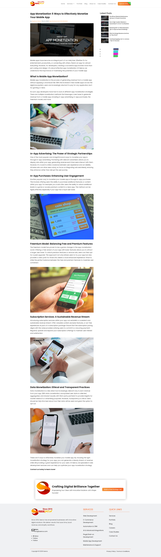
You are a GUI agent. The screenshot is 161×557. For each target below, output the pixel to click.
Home (63, 4)
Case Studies (102, 4)
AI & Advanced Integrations (93, 530)
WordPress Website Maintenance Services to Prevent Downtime (118, 17)
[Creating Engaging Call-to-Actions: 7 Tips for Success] (105, 41)
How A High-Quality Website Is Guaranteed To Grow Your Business (119, 23)
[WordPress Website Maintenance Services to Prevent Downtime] (105, 18)
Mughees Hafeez (36, 21)
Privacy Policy (111, 551)
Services (70, 4)
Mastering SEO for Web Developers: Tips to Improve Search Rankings (119, 28)
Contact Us (112, 4)
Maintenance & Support (92, 545)
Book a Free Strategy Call (112, 489)
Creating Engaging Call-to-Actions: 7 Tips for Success (119, 39)
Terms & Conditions (123, 551)
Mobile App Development (92, 541)
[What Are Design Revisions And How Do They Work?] (105, 35)
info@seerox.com (41, 531)
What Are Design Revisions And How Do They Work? (119, 34)
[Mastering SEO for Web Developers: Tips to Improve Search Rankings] (105, 29)
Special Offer (123, 4)
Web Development (90, 516)
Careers (112, 528)
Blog (85, 4)
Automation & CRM (90, 526)
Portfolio (79, 4)
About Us (92, 4)
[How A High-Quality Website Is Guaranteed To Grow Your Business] (105, 24)
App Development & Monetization (58, 21)
